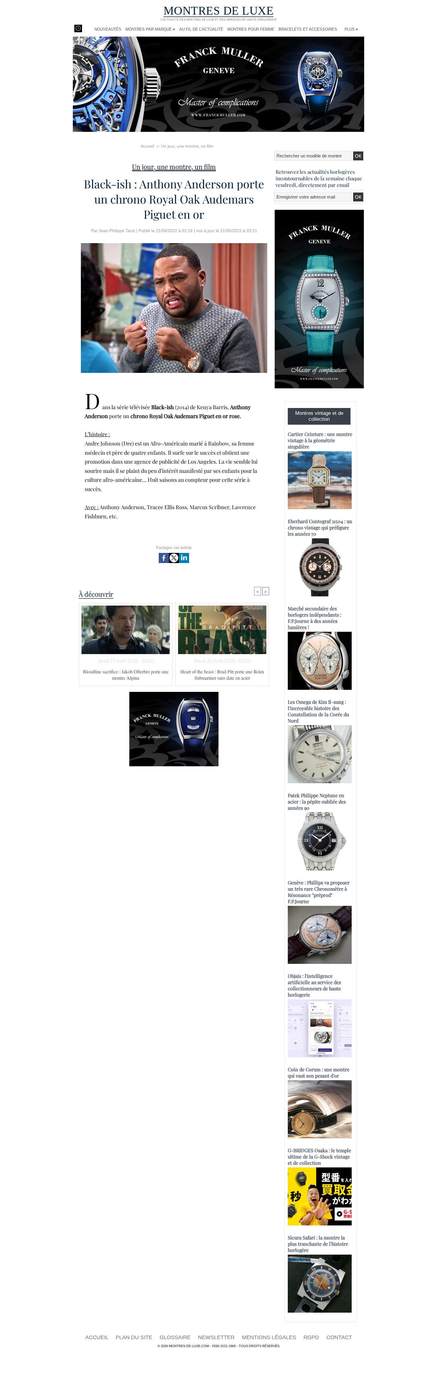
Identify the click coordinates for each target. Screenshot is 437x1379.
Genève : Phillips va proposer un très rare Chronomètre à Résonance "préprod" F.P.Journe (319, 891)
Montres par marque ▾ (150, 29)
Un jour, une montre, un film (187, 146)
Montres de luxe (219, 10)
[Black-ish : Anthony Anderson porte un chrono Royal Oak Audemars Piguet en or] (174, 245)
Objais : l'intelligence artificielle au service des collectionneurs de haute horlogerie (314, 985)
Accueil (147, 146)
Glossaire (176, 1337)
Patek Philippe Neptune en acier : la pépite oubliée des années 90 (317, 801)
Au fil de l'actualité (201, 29)
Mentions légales (270, 1337)
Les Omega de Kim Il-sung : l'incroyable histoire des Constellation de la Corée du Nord (318, 711)
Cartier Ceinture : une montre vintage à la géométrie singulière (320, 440)
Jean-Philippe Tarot (117, 230)
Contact (339, 1337)
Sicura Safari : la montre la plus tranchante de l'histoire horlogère (318, 1243)
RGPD (312, 1337)
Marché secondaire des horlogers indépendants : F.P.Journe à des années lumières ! (314, 617)
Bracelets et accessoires (308, 29)
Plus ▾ (351, 29)
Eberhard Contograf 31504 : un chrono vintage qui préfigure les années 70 (320, 527)
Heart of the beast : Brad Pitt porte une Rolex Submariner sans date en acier (222, 674)
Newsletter (217, 1337)
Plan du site (135, 1337)
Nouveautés (108, 29)
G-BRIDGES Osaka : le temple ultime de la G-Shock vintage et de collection (319, 1156)
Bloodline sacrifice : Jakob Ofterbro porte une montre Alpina (126, 674)
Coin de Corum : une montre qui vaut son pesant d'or (318, 1072)
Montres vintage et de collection (319, 416)
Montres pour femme (250, 29)
